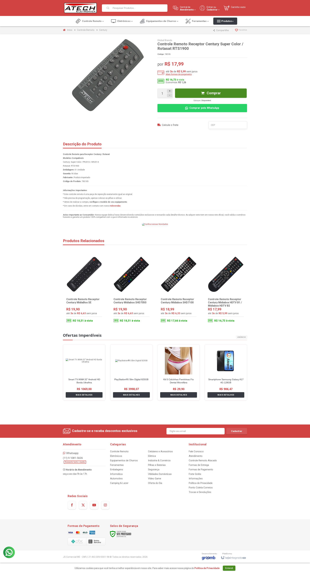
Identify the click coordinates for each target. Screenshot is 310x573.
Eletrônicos (116, 456)
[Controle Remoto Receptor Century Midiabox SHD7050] (131, 289)
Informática (116, 474)
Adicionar (90, 311)
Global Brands (164, 40)
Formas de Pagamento (201, 469)
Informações (196, 478)
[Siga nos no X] (83, 505)
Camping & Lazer (119, 483)
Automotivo (116, 478)
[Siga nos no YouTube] (94, 505)
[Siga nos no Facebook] (72, 505)
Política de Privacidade (200, 483)
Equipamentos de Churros (124, 460)
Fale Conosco (196, 451)
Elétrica (152, 456)
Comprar (213, 93)
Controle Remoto (85, 30)
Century (103, 30)
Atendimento (195, 456)
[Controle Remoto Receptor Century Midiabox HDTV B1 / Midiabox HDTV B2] (226, 289)
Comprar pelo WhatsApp (204, 107)
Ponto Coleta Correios (201, 487)
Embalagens (116, 469)
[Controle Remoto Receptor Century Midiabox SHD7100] (178, 289)
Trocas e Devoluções (200, 492)
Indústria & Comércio (159, 460)
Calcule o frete (170, 125)
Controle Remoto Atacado (203, 460)
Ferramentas (117, 465)
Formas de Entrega (199, 465)
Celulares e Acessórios (160, 451)
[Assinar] (236, 431)
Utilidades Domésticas (160, 474)
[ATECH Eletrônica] (80, 8)
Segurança (153, 469)
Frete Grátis (195, 474)
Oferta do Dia (155, 483)
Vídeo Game (154, 478)
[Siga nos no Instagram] (105, 505)
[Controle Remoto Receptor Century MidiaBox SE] (84, 289)
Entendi (229, 568)
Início (69, 30)
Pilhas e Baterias (157, 465)
